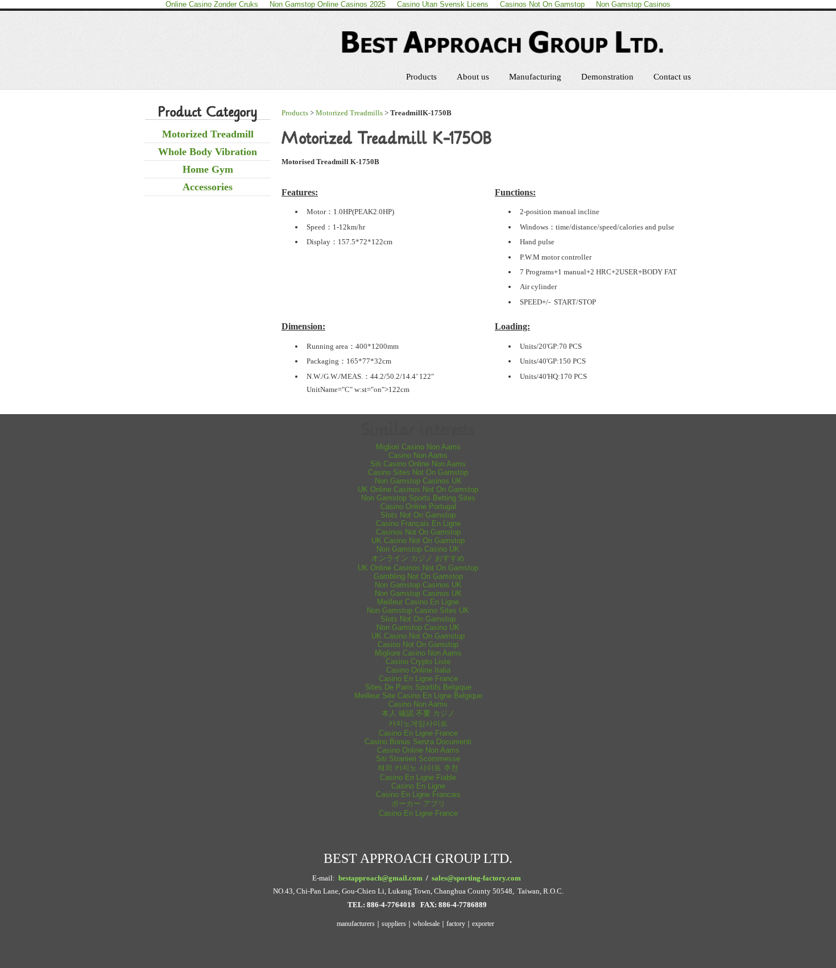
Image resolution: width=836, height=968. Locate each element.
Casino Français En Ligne (418, 523)
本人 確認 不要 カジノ (418, 713)
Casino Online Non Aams (418, 750)
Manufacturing (535, 76)
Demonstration (607, 76)
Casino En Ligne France (418, 678)
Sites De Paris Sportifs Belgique (418, 687)
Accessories (208, 187)
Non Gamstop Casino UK (418, 549)
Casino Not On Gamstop (418, 644)
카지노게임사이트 (418, 723)
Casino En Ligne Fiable (418, 777)
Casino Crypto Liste (418, 661)
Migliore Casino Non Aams (418, 653)
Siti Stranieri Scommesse (418, 758)
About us (473, 76)
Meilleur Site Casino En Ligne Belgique (418, 695)
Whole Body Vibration (207, 151)
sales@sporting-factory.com (476, 878)
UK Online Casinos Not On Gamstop (418, 489)
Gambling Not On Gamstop (418, 576)
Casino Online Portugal (418, 506)
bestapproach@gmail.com (380, 878)
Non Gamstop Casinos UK (418, 481)
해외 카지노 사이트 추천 (418, 767)
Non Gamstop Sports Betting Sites (418, 498)
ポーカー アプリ (418, 803)
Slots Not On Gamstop (418, 515)
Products (421, 76)
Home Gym (208, 169)
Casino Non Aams (418, 455)
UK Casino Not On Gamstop (418, 540)
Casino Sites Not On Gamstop (418, 472)
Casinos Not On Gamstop (418, 532)
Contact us (672, 76)
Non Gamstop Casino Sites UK (418, 610)
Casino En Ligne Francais (418, 794)
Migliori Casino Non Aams (418, 447)
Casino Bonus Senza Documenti (418, 741)
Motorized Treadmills (349, 113)
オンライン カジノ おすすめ (418, 558)
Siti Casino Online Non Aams (418, 464)
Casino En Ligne (418, 786)
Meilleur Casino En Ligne (418, 602)
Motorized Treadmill (208, 134)
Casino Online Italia (418, 670)
